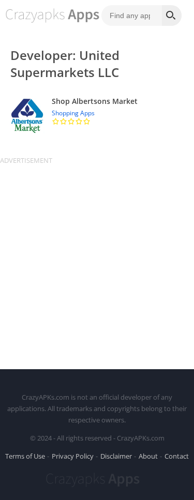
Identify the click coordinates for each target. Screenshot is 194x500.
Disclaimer (116, 456)
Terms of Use (25, 456)
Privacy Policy (73, 456)
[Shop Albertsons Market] (97, 115)
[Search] (172, 15)
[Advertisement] (97, 262)
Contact (177, 456)
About (148, 456)
